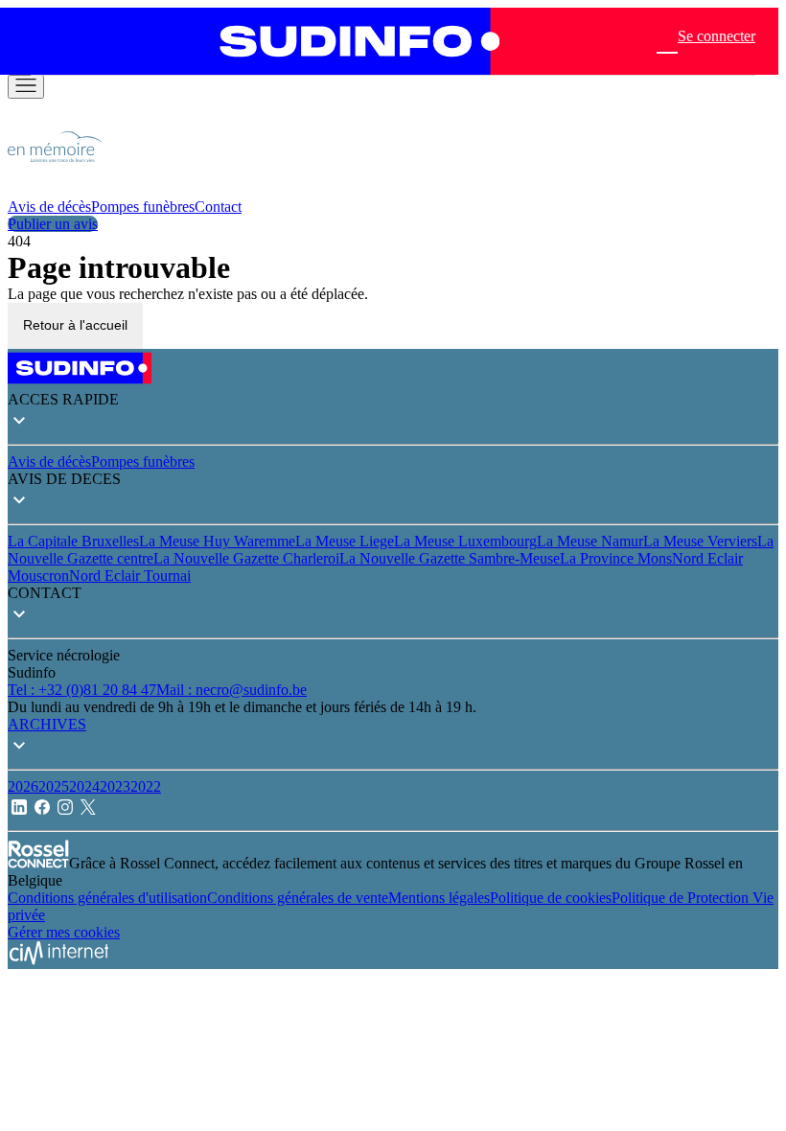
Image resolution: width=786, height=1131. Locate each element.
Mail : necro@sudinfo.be (231, 689)
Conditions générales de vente (297, 897)
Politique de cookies (551, 897)
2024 (84, 786)
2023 (115, 786)
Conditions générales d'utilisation (107, 897)
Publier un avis (53, 224)
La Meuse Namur (590, 541)
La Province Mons (616, 558)
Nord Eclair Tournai (130, 575)
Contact (218, 206)
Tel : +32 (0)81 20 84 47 (82, 689)
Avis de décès (49, 206)
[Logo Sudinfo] (350, 41)
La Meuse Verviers (700, 541)
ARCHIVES (47, 724)
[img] (56, 189)
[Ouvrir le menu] (26, 87)
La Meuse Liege (344, 541)
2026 (23, 786)
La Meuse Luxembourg (465, 541)
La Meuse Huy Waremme (217, 541)
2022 (145, 786)
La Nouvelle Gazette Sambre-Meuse (449, 558)
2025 (53, 786)
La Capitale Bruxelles (73, 541)
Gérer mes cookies (64, 932)
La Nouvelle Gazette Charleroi (246, 558)
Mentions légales (439, 897)
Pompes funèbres (143, 206)
